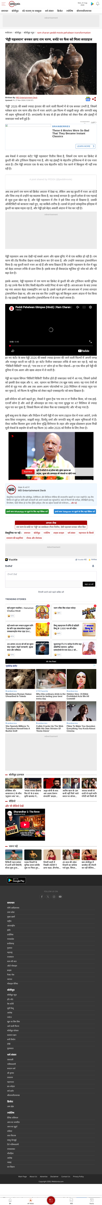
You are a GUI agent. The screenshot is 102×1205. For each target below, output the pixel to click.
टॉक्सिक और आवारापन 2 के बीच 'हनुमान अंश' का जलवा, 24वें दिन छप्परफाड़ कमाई (13, 793)
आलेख (9, 1012)
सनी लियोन (11, 1039)
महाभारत (10, 1082)
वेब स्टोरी (10, 1003)
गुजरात (9, 947)
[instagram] (60, 896)
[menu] (4, 4)
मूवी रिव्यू (10, 1008)
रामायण (10, 1077)
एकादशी (10, 1059)
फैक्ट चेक (10, 974)
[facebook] (41, 896)
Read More (28, 472)
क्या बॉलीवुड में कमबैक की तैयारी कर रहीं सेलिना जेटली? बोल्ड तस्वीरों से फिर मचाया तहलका (90, 865)
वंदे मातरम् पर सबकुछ (31, 10)
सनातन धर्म (11, 1068)
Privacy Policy (78, 1176)
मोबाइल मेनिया (12, 983)
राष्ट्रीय (9, 921)
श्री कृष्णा (10, 1073)
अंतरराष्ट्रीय (11, 925)
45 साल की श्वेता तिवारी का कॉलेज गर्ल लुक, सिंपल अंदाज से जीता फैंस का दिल (70, 865)
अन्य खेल (10, 1106)
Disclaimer (54, 1176)
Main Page (22, 1176)
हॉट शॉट (10, 999)
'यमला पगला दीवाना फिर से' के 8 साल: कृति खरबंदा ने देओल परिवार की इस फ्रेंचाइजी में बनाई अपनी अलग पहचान (33, 793)
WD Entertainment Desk (26, 97)
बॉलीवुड (15, 10)
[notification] (97, 3)
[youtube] (54, 896)
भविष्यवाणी (11, 1064)
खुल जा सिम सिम (13, 1021)
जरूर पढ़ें (13, 846)
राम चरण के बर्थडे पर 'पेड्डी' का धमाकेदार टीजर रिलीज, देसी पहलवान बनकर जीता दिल (51, 527)
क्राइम (9, 970)
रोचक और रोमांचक (34, 538)
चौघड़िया (10, 1153)
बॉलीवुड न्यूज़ (29, 32)
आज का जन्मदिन (13, 1122)
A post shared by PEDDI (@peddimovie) (50, 179)
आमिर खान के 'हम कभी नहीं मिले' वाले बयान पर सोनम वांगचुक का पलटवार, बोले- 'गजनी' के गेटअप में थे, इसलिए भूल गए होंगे (71, 793)
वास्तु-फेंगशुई (11, 1140)
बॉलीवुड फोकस (12, 1030)
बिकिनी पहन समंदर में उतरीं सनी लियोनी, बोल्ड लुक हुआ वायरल (13, 865)
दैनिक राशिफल (12, 1117)
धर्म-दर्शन (10, 1090)
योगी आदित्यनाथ (13, 907)
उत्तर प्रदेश (10, 912)
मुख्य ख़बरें (11, 916)
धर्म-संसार (49, 10)
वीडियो (12, 801)
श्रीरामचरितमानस (83, 10)
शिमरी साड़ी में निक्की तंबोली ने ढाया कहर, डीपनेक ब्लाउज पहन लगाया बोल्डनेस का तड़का (51, 865)
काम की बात (12, 961)
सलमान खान (11, 1035)
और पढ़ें (74, 503)
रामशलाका (11, 1149)
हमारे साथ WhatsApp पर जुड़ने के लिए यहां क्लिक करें (27, 511)
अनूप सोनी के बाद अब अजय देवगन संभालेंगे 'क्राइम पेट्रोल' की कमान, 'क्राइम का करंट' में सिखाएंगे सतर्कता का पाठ (52, 793)
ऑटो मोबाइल (12, 965)
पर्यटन (9, 1017)
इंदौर (8, 930)
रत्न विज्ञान (11, 1166)
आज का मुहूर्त (12, 1126)
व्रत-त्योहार (11, 1086)
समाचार (4, 10)
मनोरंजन (8, 32)
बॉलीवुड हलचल (16, 774)
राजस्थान (10, 956)
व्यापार (9, 979)
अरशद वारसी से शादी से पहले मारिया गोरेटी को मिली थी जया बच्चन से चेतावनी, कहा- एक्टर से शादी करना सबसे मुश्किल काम (90, 793)
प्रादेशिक (10, 934)
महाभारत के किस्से (86, 532)
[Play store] (92, 3)
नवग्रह (9, 1162)
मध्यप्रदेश (10, 939)
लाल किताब (11, 1135)
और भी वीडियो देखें (14, 806)
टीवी (8, 1044)
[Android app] (16, 880)
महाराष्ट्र (9, 952)
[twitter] (48, 896)
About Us (33, 1176)
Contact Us (65, 1176)
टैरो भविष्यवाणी (13, 1144)
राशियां (9, 1131)
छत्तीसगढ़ (10, 943)
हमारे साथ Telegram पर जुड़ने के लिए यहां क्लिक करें (75, 511)
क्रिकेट (60, 10)
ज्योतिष (69, 10)
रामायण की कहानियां (14, 538)
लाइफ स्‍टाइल (58, 532)
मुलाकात (10, 1048)
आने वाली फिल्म (13, 1026)
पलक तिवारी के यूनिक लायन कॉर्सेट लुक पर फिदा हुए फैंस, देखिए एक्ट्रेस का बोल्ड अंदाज (32, 865)
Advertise (43, 1176)
